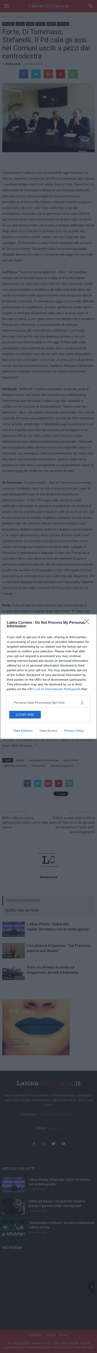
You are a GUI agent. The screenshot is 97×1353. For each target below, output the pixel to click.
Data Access (48, 730)
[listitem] (48, 702)
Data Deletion (23, 730)
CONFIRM (25, 714)
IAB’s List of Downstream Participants (54, 689)
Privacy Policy (74, 730)
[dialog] (48, 676)
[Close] (88, 623)
